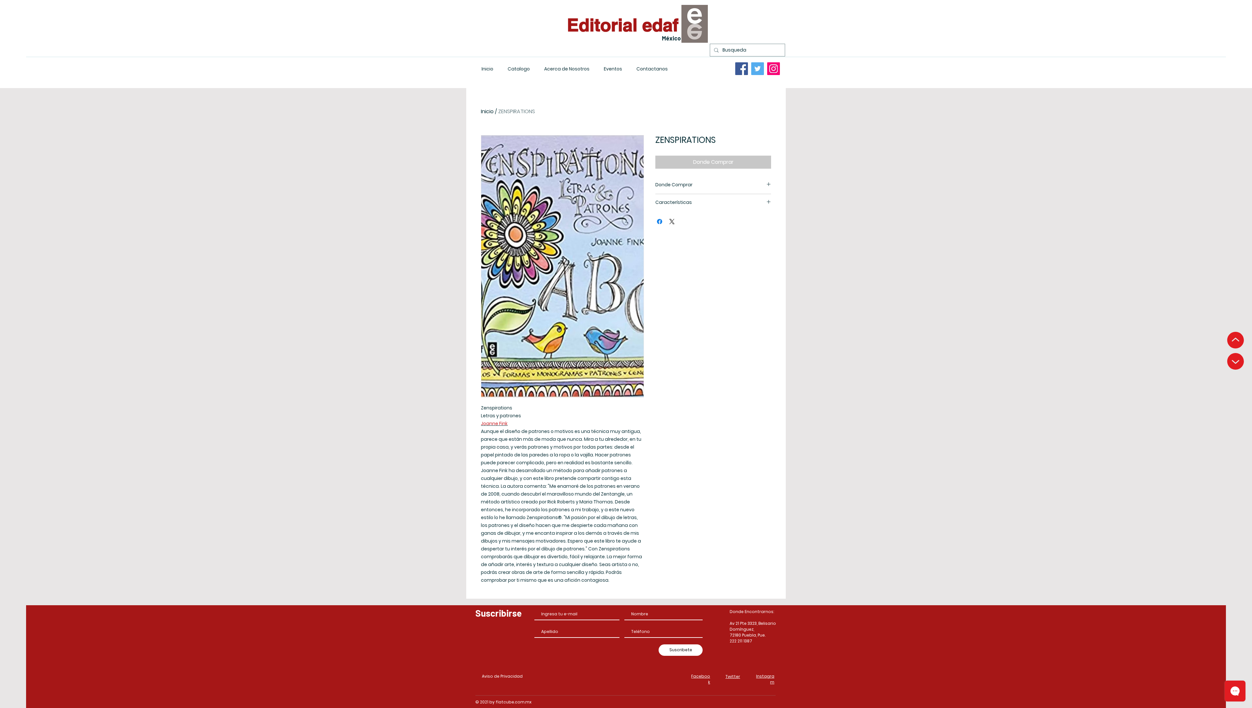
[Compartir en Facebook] (659, 221)
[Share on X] (672, 221)
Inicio (487, 111)
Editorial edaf (622, 24)
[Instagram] (773, 68)
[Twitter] (757, 68)
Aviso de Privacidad (502, 676)
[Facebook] (741, 68)
